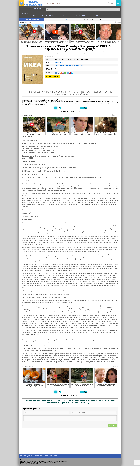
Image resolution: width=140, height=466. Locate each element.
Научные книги (50, 15)
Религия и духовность (82, 12)
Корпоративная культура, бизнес (74, 65)
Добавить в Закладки (32, 19)
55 (76, 108)
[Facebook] (58, 73)
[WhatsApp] (65, 73)
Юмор (62, 12)
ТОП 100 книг (50, 3)
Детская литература (36, 14)
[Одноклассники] (61, 73)
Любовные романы (51, 12)
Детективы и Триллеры (37, 15)
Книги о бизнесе (95, 15)
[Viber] (63, 73)
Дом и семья (94, 14)
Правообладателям (26, 456)
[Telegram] (68, 73)
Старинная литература (82, 15)
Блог (58, 3)
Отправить (112, 425)
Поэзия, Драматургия (67, 14)
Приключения (34, 12)
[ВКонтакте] (56, 73)
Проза (62, 15)
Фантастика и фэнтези (52, 14)
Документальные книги (82, 14)
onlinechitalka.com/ (31, 3)
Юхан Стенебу (59, 62)
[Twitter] (72, 73)
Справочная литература (97, 12)
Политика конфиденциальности (46, 456)
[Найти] (118, 9)
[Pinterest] (70, 73)
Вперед (84, 108)
